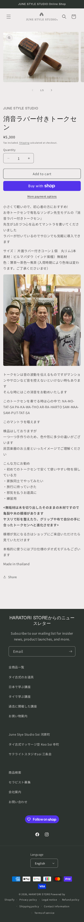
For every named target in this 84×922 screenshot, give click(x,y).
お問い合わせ (18, 802)
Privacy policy (28, 899)
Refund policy (70, 899)
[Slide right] (51, 90)
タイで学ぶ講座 (20, 696)
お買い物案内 (18, 716)
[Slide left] (32, 90)
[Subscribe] (70, 651)
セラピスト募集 (20, 782)
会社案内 (15, 792)
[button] (8, 16)
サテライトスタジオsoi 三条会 (30, 754)
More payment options (42, 196)
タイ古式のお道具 (21, 677)
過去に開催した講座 (23, 706)
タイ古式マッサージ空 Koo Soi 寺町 (34, 744)
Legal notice (49, 899)
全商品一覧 (16, 667)
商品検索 (15, 772)
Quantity (9, 150)
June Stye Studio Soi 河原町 (29, 734)
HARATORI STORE (39, 894)
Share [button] (12, 577)
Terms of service (44, 912)
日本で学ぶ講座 (20, 687)
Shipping (24, 142)
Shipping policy (29, 906)
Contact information (56, 906)
